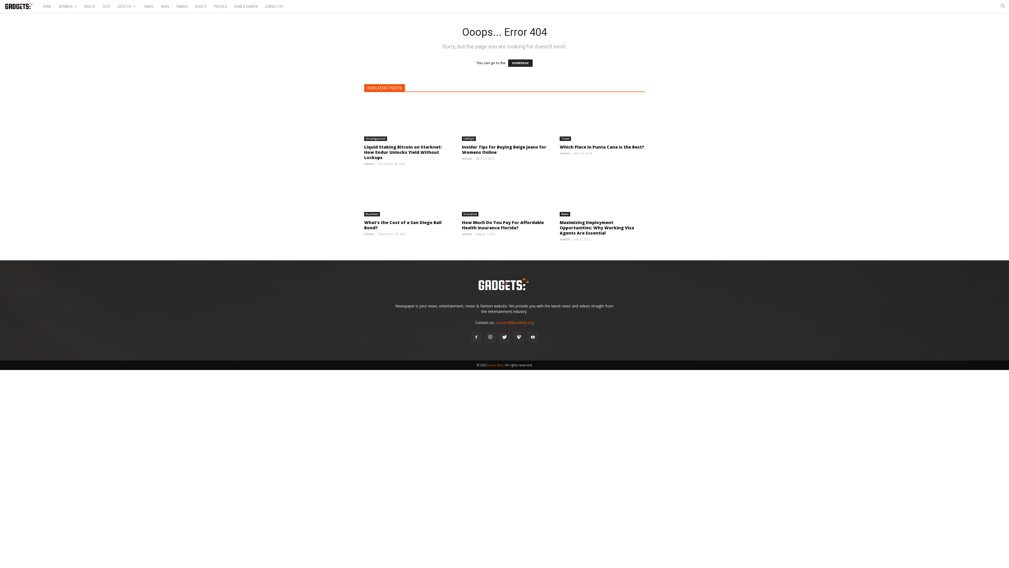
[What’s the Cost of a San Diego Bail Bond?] (406, 195)
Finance (182, 6)
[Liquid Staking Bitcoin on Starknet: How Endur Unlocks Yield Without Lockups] (406, 120)
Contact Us (274, 6)
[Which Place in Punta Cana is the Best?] (602, 120)
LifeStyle (124, 6)
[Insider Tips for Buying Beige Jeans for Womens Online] (504, 120)
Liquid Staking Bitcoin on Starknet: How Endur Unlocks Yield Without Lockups (403, 152)
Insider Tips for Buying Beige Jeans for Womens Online (504, 149)
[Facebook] (476, 337)
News (165, 6)
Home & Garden (246, 6)
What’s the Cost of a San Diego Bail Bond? (402, 225)
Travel (148, 6)
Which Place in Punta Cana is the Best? (602, 147)
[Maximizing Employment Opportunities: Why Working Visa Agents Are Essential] (602, 195)
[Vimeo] (518, 337)
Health (89, 6)
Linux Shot (495, 365)
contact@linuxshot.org (515, 322)
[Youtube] (533, 337)
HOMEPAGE (520, 63)
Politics (220, 6)
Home (47, 6)
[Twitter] (504, 337)
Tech (106, 6)
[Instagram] (490, 337)
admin (369, 164)
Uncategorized (375, 138)
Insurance (470, 214)
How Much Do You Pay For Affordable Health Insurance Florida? (503, 225)
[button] (1002, 6)
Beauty (201, 6)
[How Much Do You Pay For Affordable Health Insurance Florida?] (504, 195)
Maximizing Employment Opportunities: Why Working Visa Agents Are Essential (597, 228)
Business (66, 6)
